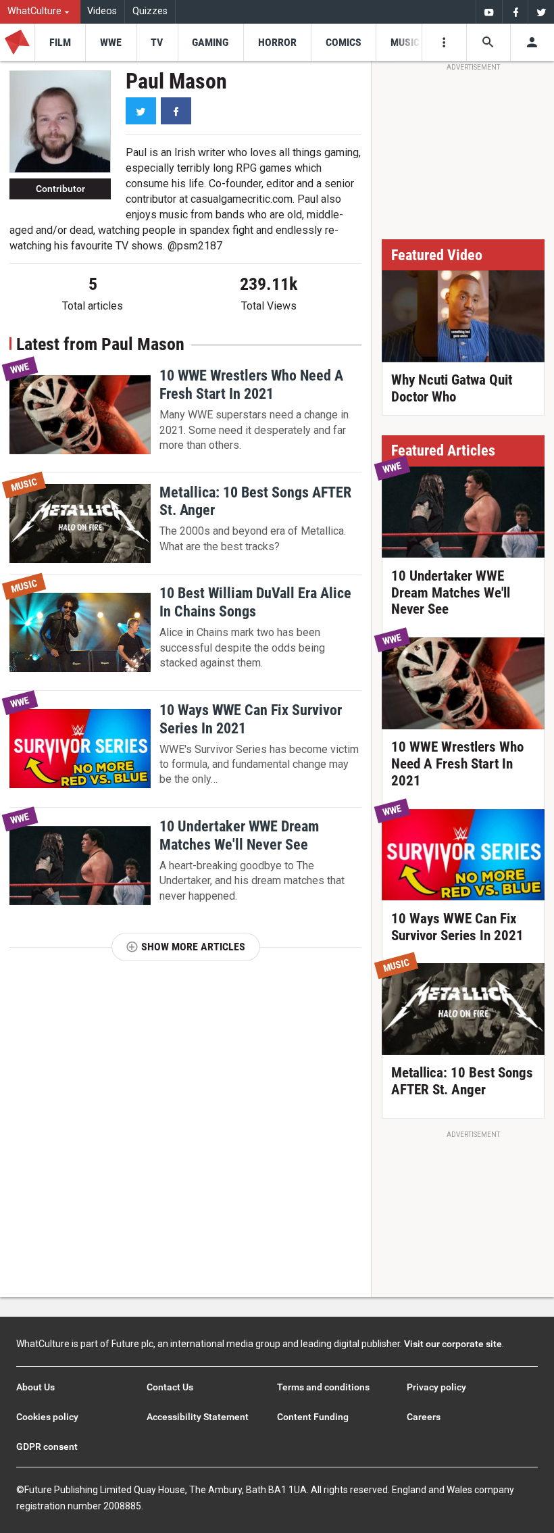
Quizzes (150, 11)
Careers (423, 1416)
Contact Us (170, 1387)
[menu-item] (59, 42)
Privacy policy (436, 1387)
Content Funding (313, 1416)
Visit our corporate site (453, 1343)
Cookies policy (47, 1416)
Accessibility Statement (198, 1416)
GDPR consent (47, 1446)
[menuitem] (40, 12)
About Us (35, 1387)
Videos (102, 11)
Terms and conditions (323, 1387)
